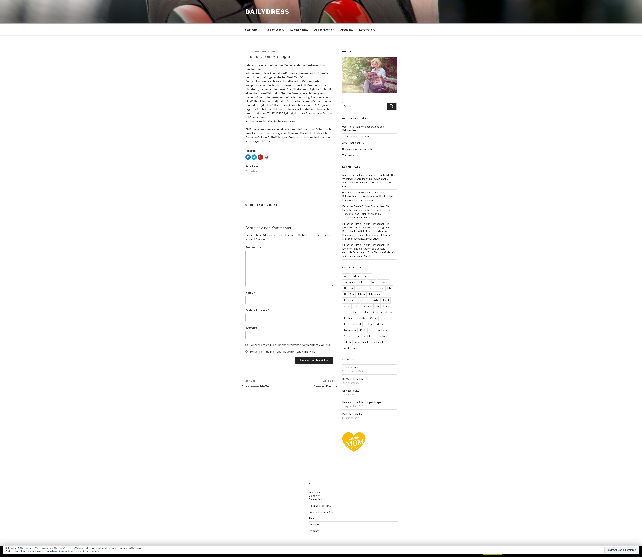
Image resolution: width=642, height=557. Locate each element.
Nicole (272, 51)
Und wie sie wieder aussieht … (358, 149)
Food (386, 300)
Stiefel (347, 336)
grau (355, 306)
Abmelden (314, 530)
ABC (346, 276)
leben (384, 318)
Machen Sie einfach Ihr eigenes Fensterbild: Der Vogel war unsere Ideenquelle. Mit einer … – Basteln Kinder (368, 179)
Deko (380, 288)
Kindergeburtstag (382, 312)
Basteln (348, 288)
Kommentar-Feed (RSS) (322, 512)
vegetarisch (362, 342)
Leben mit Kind (352, 324)
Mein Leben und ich (263, 205)
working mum (351, 348)
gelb (346, 306)
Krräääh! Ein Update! (353, 379)
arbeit (367, 276)
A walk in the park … (353, 142)
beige (360, 288)
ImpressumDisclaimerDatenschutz (316, 496)
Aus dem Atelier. (324, 29)
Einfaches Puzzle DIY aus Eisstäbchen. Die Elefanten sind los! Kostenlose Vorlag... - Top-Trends (367, 210)
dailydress (267, 11)
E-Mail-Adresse (257, 310)
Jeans (386, 306)
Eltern (361, 294)
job (345, 312)
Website (251, 327)
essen (362, 300)
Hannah (367, 306)
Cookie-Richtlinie (90, 551)
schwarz (382, 330)
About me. (346, 29)
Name (250, 292)
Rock (363, 330)
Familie (375, 300)
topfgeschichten (365, 336)
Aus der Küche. (299, 29)
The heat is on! (350, 155)
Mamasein (350, 330)
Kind (354, 312)
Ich (377, 306)
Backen (382, 282)
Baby (371, 282)
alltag (356, 276)
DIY (389, 288)
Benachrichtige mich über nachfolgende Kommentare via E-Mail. (290, 345)
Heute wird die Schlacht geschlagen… (363, 402)
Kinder (364, 312)
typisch (383, 336)
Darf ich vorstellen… (353, 414)
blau (370, 288)
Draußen (349, 294)
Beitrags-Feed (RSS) (320, 505)
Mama (380, 324)
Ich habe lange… (351, 390)
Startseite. (251, 29)
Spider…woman (350, 367)
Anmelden (314, 524)
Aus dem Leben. (274, 29)
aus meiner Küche (354, 282)
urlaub (347, 342)
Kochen (348, 318)
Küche (373, 318)
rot (371, 330)
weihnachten (380, 342)
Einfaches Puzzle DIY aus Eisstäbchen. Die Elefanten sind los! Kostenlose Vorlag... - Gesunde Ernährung (365, 248)
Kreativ (361, 318)
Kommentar (253, 247)
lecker (368, 324)
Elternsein (375, 294)
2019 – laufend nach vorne (356, 136)
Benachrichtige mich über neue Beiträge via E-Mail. (282, 351)
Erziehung (349, 300)
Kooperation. (367, 29)
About (312, 518)
